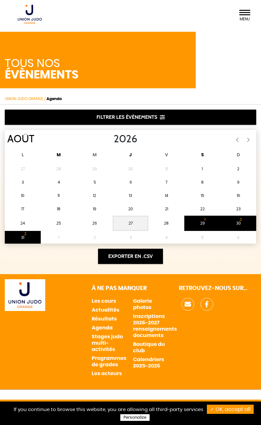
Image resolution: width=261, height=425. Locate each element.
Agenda (102, 327)
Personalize (134, 417)
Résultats (104, 318)
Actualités (105, 310)
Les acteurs (107, 373)
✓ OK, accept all (230, 409)
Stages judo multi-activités (107, 343)
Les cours (104, 301)
